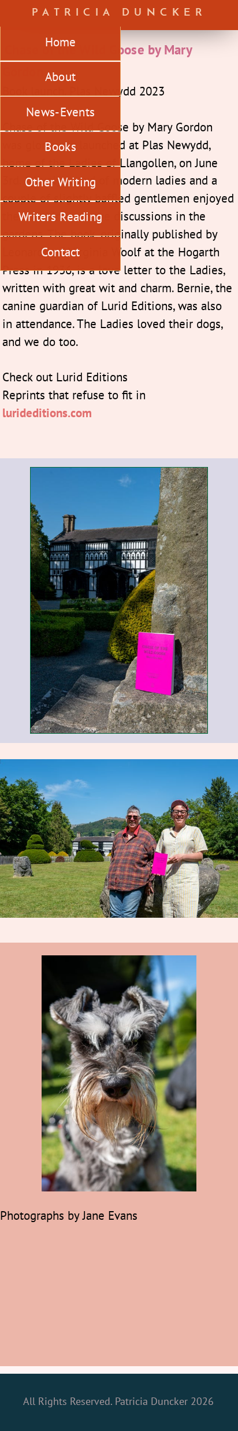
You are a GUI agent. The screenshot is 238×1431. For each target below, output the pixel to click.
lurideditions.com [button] (47, 413)
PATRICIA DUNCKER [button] (119, 13)
